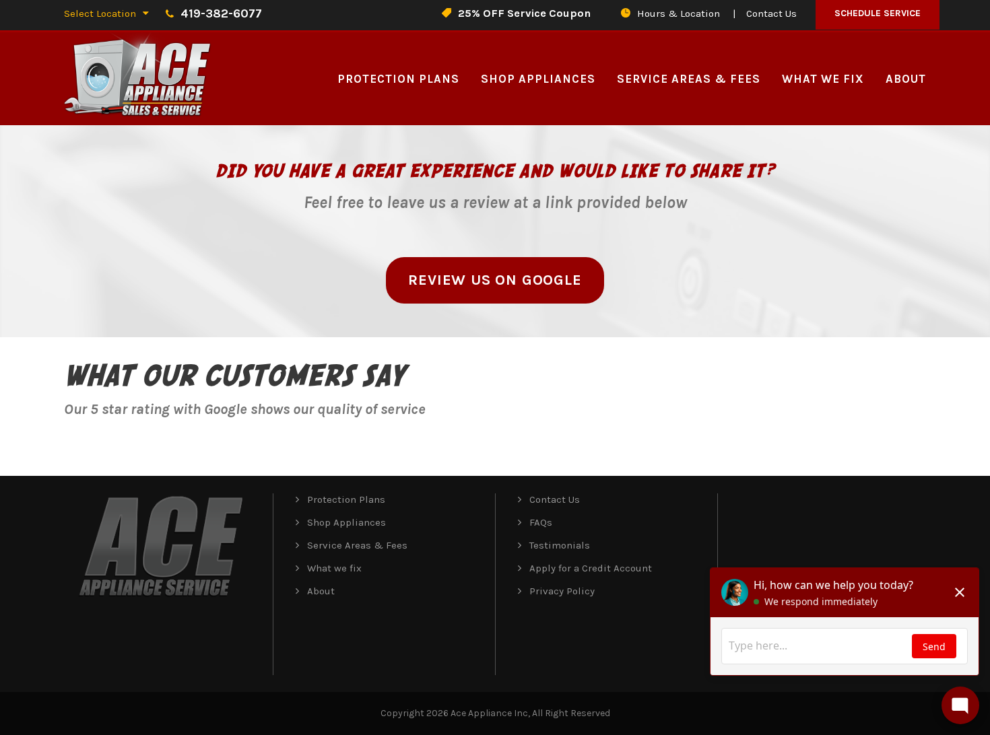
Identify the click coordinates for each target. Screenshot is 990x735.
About (906, 78)
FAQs (540, 522)
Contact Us (771, 13)
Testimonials (559, 545)
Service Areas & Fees (688, 78)
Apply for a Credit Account (590, 568)
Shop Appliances (538, 78)
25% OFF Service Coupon (524, 13)
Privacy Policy (562, 591)
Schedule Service (877, 13)
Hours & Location (678, 13)
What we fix (823, 78)
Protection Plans (398, 78)
